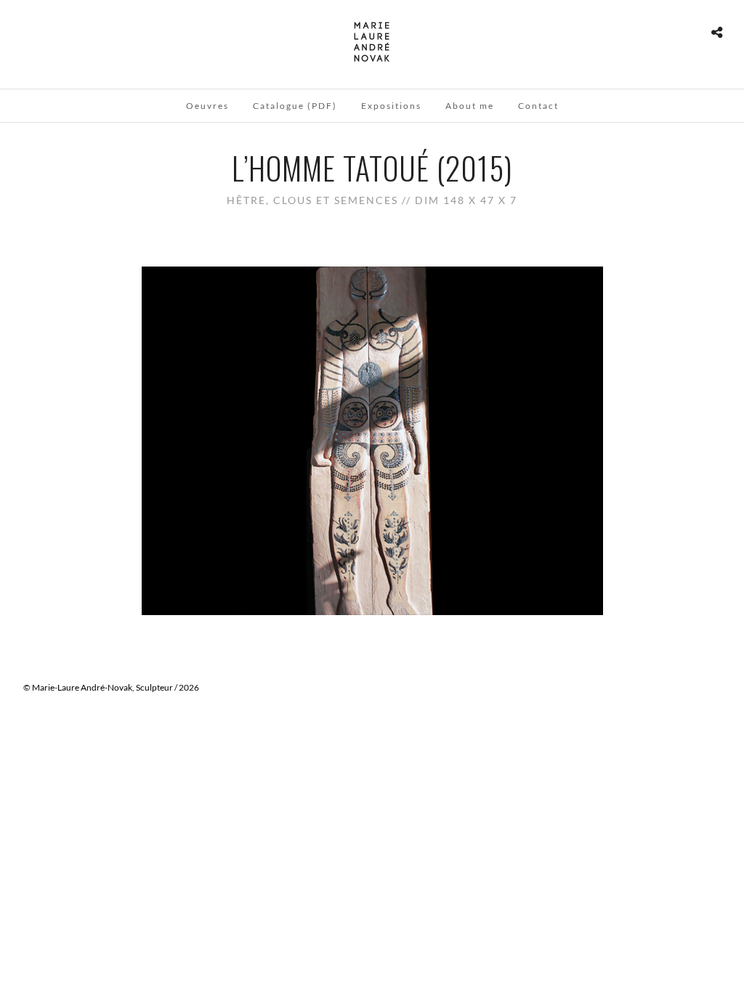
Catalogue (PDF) (295, 105)
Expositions (391, 105)
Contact (538, 105)
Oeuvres (207, 105)
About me (469, 105)
